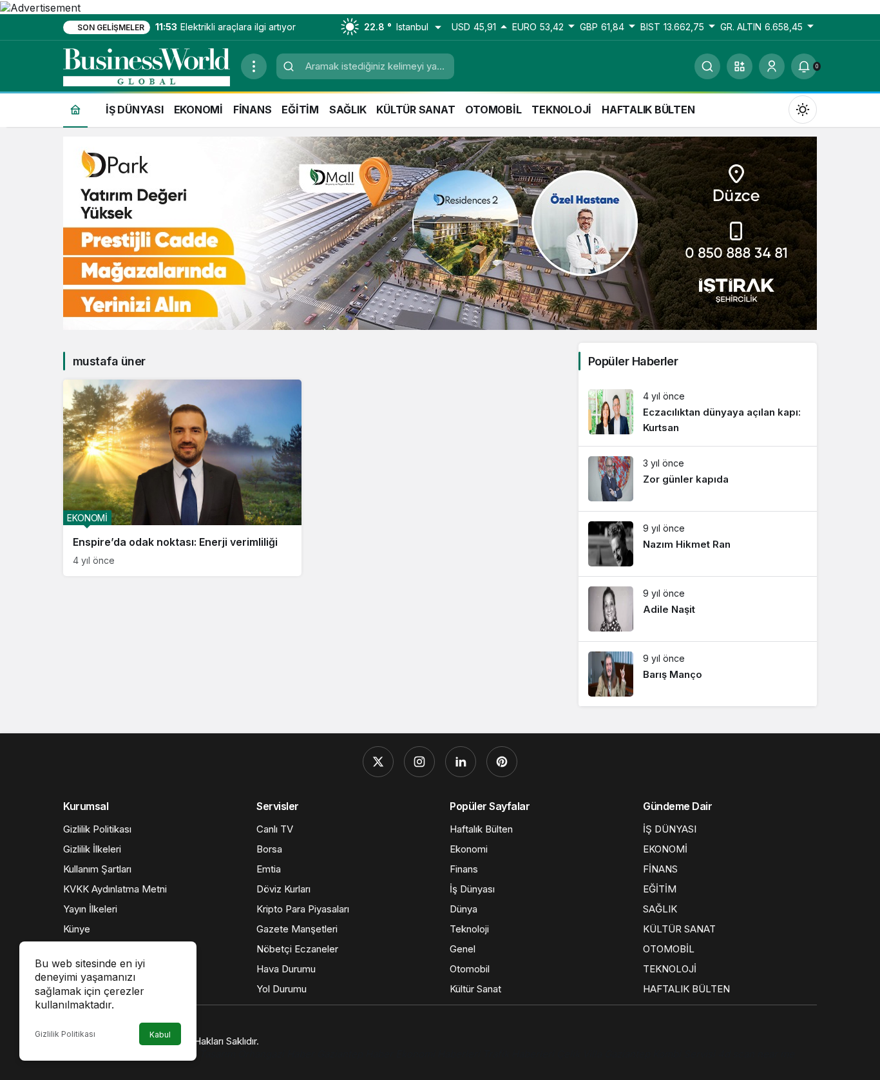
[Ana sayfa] (75, 109)
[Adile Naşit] (698, 609)
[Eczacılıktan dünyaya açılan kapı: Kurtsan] (698, 413)
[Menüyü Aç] (254, 66)
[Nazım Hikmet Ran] (698, 544)
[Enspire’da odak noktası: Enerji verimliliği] (182, 478)
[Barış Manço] (698, 674)
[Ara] (707, 66)
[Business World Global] (147, 65)
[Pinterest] (501, 761)
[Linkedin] (460, 761)
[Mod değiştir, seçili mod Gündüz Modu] (803, 109)
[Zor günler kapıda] (698, 479)
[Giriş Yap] (772, 66)
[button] (739, 66)
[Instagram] (419, 761)
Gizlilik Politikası (65, 1034)
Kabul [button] (160, 1034)
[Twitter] (378, 761)
